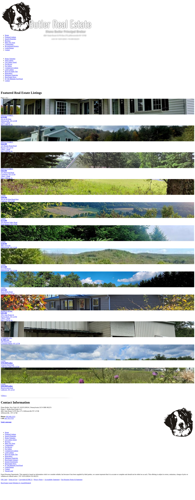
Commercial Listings (11, 68)
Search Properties (10, 436)
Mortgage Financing (11, 75)
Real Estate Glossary (11, 460)
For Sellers (8, 66)
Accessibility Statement (51, 479)
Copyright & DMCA (25, 479)
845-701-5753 (9, 418)
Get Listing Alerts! (11, 62)
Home (7, 432)
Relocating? (8, 73)
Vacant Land (9, 471)
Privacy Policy (38, 479)
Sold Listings (9, 60)
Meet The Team (10, 42)
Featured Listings (10, 434)
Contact (7, 50)
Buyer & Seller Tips (11, 71)
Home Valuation (10, 59)
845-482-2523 (10, 416)
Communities (9, 44)
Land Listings (9, 70)
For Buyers (8, 64)
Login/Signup (9, 48)
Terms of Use (13, 479)
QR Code (4, 479)
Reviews (7, 41)
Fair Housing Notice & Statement (71, 479)
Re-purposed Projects (12, 46)
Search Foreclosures (11, 462)
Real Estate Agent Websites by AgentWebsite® (16, 483)
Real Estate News (10, 77)
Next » (4, 395)
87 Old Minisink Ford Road (14, 79)
